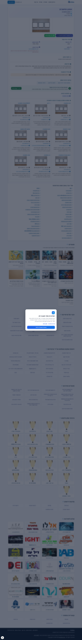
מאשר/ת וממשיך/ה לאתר (41, 327)
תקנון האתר (45, 323)
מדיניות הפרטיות (51, 323)
